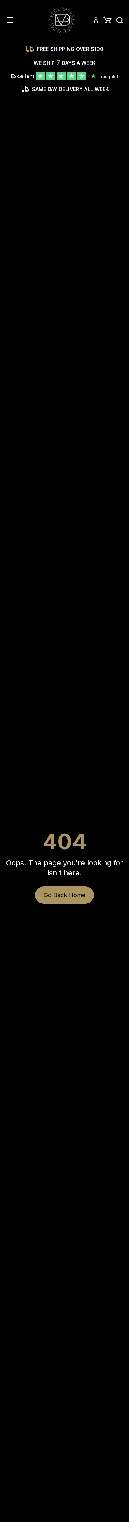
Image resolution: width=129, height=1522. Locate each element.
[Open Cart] (107, 20)
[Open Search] (119, 20)
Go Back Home (64, 895)
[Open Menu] (10, 20)
